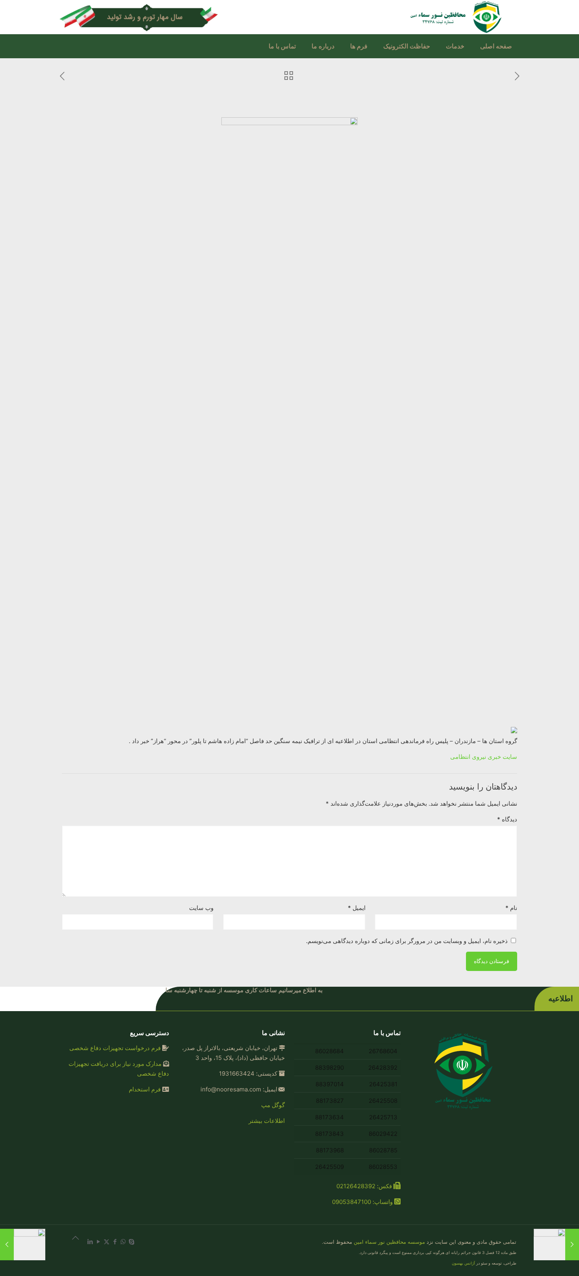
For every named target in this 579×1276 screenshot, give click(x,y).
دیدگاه (507, 819)
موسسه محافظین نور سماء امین (389, 1242)
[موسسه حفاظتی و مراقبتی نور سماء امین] (457, 17)
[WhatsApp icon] (123, 1241)
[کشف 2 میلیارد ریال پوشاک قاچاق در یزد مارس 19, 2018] (22, 1244)
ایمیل (357, 908)
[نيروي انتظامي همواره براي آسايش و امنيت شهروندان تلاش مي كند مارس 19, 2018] (556, 1244)
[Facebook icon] (115, 1241)
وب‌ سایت (201, 908)
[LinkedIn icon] (90, 1241)
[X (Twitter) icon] (106, 1241)
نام (511, 908)
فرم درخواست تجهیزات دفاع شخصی (115, 1048)
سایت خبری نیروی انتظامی (483, 756)
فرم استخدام (145, 1089)
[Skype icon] (131, 1241)
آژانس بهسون (463, 1263)
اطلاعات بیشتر (267, 1120)
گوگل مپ (273, 1105)
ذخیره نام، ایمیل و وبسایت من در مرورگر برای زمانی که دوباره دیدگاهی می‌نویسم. (407, 941)
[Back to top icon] (71, 1241)
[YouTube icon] (98, 1241)
